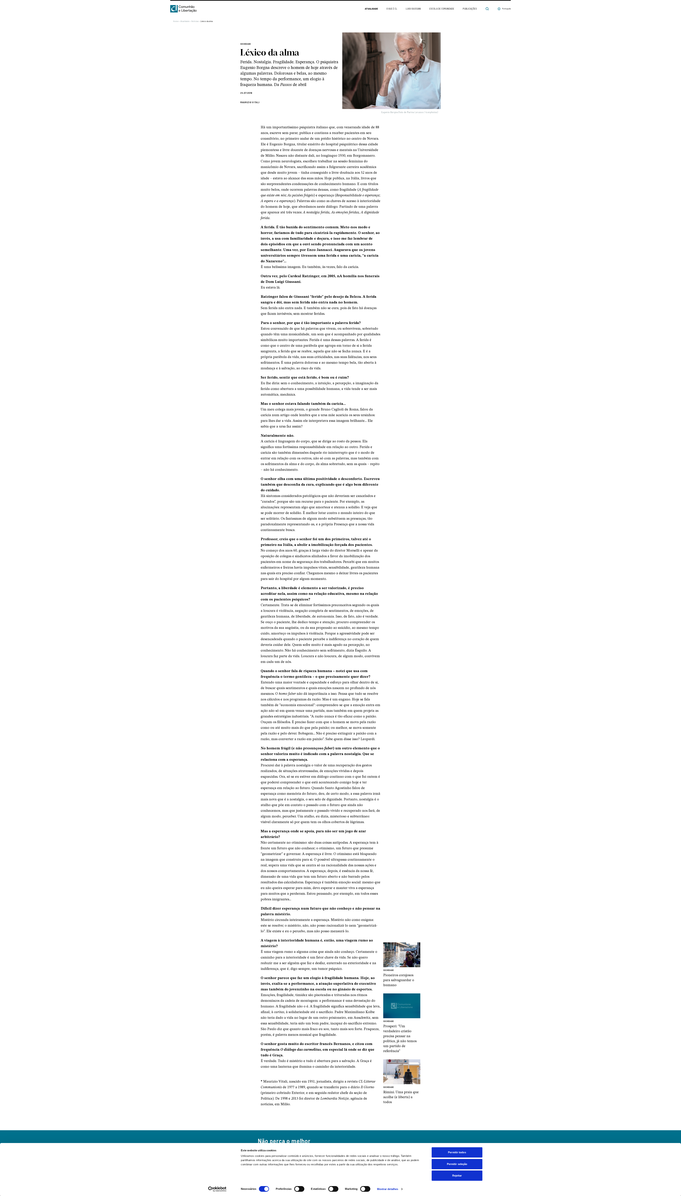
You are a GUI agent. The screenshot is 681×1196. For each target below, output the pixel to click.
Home (176, 21)
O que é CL (391, 8)
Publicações (470, 8)
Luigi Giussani (413, 8)
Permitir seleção (457, 1164)
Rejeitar (457, 1175)
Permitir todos (457, 1152)
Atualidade (371, 8)
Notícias (195, 21)
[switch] (299, 1189)
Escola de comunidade (441, 8)
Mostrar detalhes (387, 1189)
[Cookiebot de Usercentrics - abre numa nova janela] (217, 1189)
